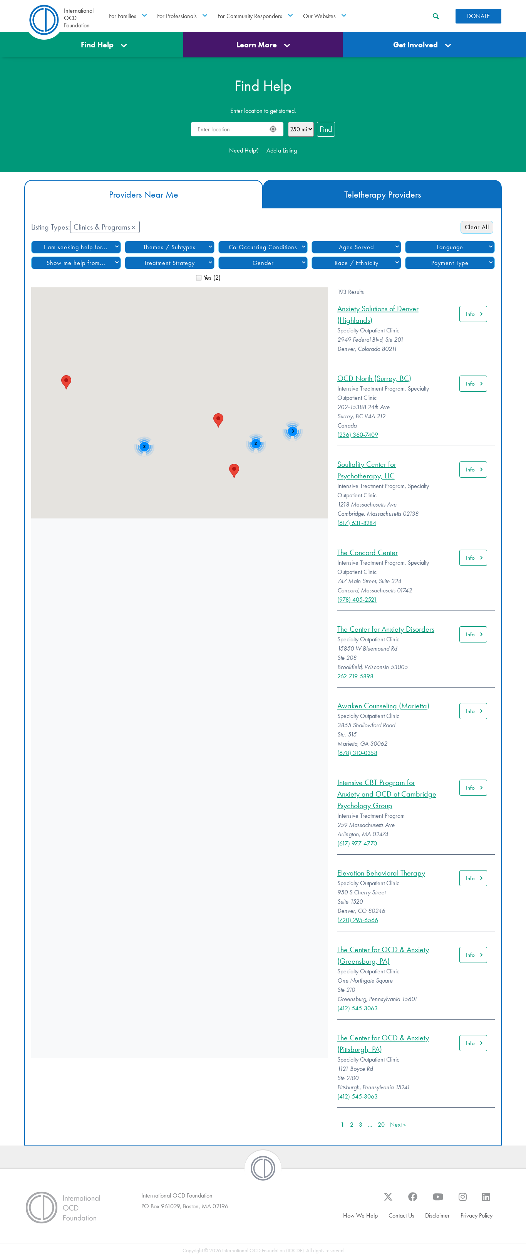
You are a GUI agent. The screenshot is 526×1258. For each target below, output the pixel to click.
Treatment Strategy (169, 263)
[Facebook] (412, 1200)
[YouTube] (438, 1200)
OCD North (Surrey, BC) (374, 378)
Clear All (477, 227)
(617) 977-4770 (357, 843)
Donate (478, 16)
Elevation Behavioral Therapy (381, 872)
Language (450, 247)
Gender (263, 263)
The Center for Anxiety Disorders (385, 629)
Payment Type (450, 263)
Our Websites (319, 16)
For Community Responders (250, 16)
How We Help (360, 1215)
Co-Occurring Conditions (263, 247)
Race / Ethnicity (357, 263)
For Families (122, 16)
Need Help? (244, 150)
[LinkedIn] (486, 1200)
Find (326, 129)
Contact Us (401, 1215)
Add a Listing (281, 150)
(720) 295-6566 (357, 920)
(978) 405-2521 (357, 599)
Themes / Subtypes (169, 247)
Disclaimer (437, 1215)
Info (470, 313)
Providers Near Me (143, 194)
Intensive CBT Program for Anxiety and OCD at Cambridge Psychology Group (386, 794)
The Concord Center (367, 552)
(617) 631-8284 (356, 523)
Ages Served (356, 247)
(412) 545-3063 (357, 1008)
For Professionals (177, 16)
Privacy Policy (476, 1215)
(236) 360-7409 (357, 434)
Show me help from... (76, 263)
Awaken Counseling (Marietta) (383, 705)
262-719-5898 (355, 676)
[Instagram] (463, 1200)
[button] (66, 382)
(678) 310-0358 (357, 752)
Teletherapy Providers (382, 194)
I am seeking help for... (76, 247)
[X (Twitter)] (388, 1200)
